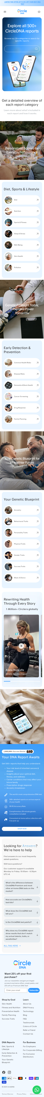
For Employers (29, 1046)
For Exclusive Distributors (29, 1055)
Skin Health (7, 1004)
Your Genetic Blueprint (7, 1061)
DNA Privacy (28, 1008)
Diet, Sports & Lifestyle (8, 1048)
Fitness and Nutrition (11, 1008)
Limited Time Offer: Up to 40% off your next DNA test (22, 3)
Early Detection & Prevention (9, 1054)
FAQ (25, 1019)
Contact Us (28, 1034)
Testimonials (28, 1023)
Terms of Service (7, 1094)
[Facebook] (4, 1072)
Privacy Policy (21, 1094)
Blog (25, 1015)
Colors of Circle (30, 1026)
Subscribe (33, 990)
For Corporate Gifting (32, 1050)
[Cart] (39, 12)
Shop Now (22, 829)
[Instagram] (9, 1072)
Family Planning (9, 1015)
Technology (28, 1011)
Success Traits (8, 1019)
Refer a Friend (29, 1030)
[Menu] (5, 12)
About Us (27, 1004)
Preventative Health (10, 1011)
